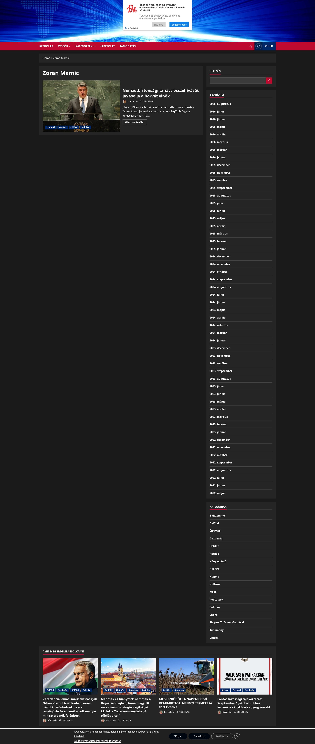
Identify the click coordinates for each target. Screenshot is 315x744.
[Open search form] (251, 46)
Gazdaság (216, 538)
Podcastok (216, 599)
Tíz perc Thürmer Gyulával (227, 622)
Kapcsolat (107, 46)
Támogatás (128, 46)
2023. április (217, 409)
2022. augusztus (220, 470)
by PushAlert (133, 28)
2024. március (219, 325)
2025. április (217, 226)
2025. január (218, 249)
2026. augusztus (220, 104)
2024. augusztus (220, 287)
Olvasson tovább (136, 122)
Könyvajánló (218, 561)
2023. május (217, 401)
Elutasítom (199, 736)
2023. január (218, 432)
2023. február (218, 424)
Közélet (62, 127)
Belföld (214, 523)
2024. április (217, 317)
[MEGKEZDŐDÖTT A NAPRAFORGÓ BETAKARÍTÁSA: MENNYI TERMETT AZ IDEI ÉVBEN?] (186, 676)
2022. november (220, 447)
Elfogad (178, 736)
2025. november (220, 172)
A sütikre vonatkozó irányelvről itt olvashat (97, 740)
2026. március (219, 142)
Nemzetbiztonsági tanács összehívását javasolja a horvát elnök (81, 106)
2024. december (220, 256)
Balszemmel (218, 515)
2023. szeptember (221, 371)
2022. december (220, 440)
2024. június (217, 302)
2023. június (217, 394)
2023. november (220, 356)
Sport (213, 615)
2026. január (218, 157)
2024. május (217, 310)
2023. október (218, 363)
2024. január (218, 340)
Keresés (215, 71)
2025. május (217, 218)
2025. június (217, 211)
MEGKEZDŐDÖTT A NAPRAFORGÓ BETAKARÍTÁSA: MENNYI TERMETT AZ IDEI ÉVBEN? (185, 703)
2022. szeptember (221, 462)
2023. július (217, 386)
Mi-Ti (213, 592)
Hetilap (214, 546)
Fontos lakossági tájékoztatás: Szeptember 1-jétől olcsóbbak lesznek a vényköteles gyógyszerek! (243, 703)
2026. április (217, 134)
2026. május (217, 127)
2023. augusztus (220, 378)
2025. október (218, 180)
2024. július (217, 294)
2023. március (219, 417)
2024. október (218, 271)
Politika (85, 127)
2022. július (217, 478)
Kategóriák (83, 46)
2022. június (217, 485)
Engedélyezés (179, 24)
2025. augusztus (220, 195)
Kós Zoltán (52, 720)
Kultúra (215, 584)
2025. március (219, 233)
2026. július (217, 111)
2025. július (217, 203)
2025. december (220, 165)
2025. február (218, 241)
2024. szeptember (221, 279)
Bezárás (158, 24)
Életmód (51, 127)
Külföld (74, 127)
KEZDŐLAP (46, 46)
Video (269, 46)
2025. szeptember (221, 188)
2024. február (218, 333)
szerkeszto (132, 101)
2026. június (217, 119)
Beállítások (222, 736)
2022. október (218, 455)
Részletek (79, 736)
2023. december (220, 348)
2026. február (218, 149)
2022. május (217, 493)
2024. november (220, 264)
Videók (63, 46)
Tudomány (217, 630)
